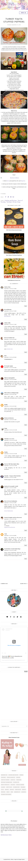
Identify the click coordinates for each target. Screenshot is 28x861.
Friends (21, 774)
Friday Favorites (11, 777)
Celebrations (16, 787)
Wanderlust (17, 791)
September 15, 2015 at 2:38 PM (10, 487)
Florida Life (16, 782)
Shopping (3, 777)
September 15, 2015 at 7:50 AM (10, 311)
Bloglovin (23, 180)
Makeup (24, 789)
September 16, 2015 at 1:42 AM (10, 550)
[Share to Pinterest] (11, 197)
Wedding (3, 791)
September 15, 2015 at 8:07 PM (10, 519)
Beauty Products (5, 784)
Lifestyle (13, 779)
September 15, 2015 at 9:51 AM (10, 419)
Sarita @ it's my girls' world (11, 486)
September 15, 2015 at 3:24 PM (10, 502)
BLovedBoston (7, 309)
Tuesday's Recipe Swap (13, 202)
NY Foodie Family (8, 366)
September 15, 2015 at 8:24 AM (10, 339)
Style (2, 789)
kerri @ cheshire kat (9, 337)
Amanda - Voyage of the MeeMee (12, 476)
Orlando (23, 787)
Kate (8, 180)
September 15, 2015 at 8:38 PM (10, 535)
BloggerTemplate (21, 859)
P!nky (5, 428)
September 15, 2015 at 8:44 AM (10, 379)
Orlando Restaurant (6, 794)
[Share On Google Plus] (13, 197)
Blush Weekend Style (14, 737)
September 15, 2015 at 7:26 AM (10, 288)
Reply (26, 306)
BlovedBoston (7, 316)
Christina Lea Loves (9, 438)
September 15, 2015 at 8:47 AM (10, 394)
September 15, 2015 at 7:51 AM (10, 324)
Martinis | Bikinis (10, 859)
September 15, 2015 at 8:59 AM (10, 406)
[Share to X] (8, 197)
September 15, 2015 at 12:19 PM (10, 465)
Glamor (3, 787)
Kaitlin (6, 404)
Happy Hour (9, 787)
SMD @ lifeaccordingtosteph (11, 392)
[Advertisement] (6, 695)
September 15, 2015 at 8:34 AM (10, 367)
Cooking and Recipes (11, 200)
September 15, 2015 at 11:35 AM (10, 453)
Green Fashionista (8, 511)
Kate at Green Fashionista (10, 501)
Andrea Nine (7, 287)
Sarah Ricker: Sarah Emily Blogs (12, 548)
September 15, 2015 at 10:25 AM (10, 440)
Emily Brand (11, 660)
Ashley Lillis (7, 322)
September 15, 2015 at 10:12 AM (10, 430)
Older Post (23, 583)
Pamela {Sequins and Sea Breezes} (13, 517)
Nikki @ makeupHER (9, 378)
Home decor (18, 789)
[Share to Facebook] (6, 197)
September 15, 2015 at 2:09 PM (10, 477)
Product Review (20, 784)
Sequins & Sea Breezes (9, 527)
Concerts (23, 791)
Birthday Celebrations (6, 782)
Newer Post (5, 583)
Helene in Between (9, 418)
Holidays (13, 784)
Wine (12, 791)
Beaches (12, 789)
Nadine (6, 452)
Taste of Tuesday (5, 779)
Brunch (7, 789)
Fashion (18, 777)
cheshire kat (10, 349)
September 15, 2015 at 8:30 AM (10, 357)
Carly (5, 534)
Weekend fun (4, 774)
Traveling (18, 779)
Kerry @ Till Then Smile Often (11, 464)
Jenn (5, 355)
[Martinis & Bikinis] (14, 178)
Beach (8, 791)
